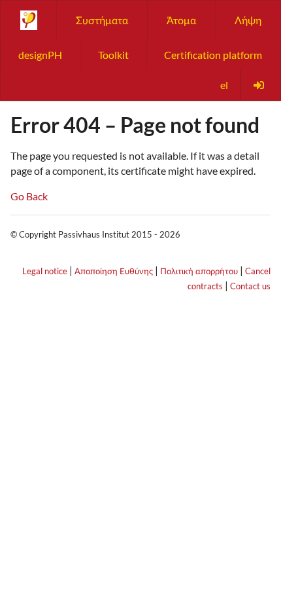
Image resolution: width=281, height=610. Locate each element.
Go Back (29, 196)
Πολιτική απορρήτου (199, 271)
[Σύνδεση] (260, 85)
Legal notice (44, 271)
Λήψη (248, 20)
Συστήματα (102, 20)
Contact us (250, 286)
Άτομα (181, 20)
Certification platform (213, 54)
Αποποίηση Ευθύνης (113, 271)
